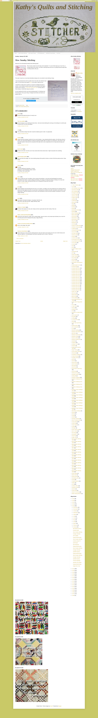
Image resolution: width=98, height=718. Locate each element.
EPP (73, 253)
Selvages (74, 427)
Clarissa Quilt (74, 234)
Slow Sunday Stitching (22, 53)
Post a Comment (20, 238)
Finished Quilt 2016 (76, 275)
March (74, 523)
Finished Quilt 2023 (76, 286)
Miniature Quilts (75, 336)
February (75, 525)
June (74, 518)
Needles (73, 341)
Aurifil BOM (74, 200)
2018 (73, 574)
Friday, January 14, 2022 (23, 235)
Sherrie (19, 165)
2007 (73, 593)
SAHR (73, 415)
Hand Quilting (74, 297)
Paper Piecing (75, 349)
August (74, 514)
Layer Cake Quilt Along (76, 322)
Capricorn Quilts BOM (76, 225)
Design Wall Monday (77, 537)
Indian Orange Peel (75, 171)
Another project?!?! (77, 540)
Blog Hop (74, 220)
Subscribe (76, 102)
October (75, 510)
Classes (73, 236)
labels (73, 321)
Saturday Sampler (75, 418)
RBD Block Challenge (76, 410)
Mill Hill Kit (74, 333)
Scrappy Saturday (76, 533)
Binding (73, 211)
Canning (73, 223)
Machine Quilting (75, 330)
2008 (73, 591)
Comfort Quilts (75, 237)
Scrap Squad (74, 424)
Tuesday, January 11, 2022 (23, 227)
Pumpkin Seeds (75, 357)
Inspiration (74, 309)
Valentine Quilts (75, 487)
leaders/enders (75, 325)
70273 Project (75, 194)
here (31, 82)
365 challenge (75, 191)
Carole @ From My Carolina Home (25, 223)
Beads (73, 208)
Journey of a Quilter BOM (77, 312)
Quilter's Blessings (74, 175)
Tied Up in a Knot (74, 180)
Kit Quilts (74, 316)
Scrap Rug (74, 423)
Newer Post (18, 241)
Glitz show (74, 293)
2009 (73, 590)
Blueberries (74, 222)
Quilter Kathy (80, 73)
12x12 (73, 186)
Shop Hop (74, 435)
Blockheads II (74, 217)
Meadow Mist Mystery (76, 331)
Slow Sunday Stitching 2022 (24, 106)
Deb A (19, 176)
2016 (73, 577)
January (75, 526)
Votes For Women (75, 492)
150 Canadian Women (76, 188)
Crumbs (73, 244)
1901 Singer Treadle (32, 53)
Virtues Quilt (74, 490)
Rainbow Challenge (76, 377)
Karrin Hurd (20, 149)
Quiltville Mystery (76, 551)
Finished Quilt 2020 (76, 282)
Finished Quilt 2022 (76, 285)
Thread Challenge (76, 560)
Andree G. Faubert (22, 207)
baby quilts (74, 202)
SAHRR (73, 417)
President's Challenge (76, 354)
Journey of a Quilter (75, 176)
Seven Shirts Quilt (75, 429)
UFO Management (41, 53)
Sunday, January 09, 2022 (23, 117)
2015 (73, 579)
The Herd (58, 53)
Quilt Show (74, 367)
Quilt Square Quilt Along (77, 368)
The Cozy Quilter (21, 121)
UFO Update (75, 535)
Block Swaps (74, 214)
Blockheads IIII (75, 219)
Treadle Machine (75, 481)
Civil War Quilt (75, 233)
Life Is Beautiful (75, 326)
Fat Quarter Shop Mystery (77, 262)
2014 (73, 581)
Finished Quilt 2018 (76, 279)
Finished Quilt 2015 (76, 274)
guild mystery (74, 294)
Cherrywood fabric (75, 230)
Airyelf (51, 706)
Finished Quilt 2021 (76, 283)
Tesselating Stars (75, 478)
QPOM (73, 360)
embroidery (74, 251)
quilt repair (74, 365)
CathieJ (19, 137)
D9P (73, 247)
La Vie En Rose (75, 319)
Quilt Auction (74, 362)
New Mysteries (76, 544)
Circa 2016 (74, 231)
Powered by (74, 105)
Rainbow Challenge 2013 (77, 378)
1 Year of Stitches (75, 185)
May (74, 519)
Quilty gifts (74, 375)
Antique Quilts (75, 197)
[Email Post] (27, 105)
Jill (18, 130)
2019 (73, 572)
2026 (73, 498)
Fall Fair (73, 259)
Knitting (73, 318)
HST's (73, 304)
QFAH (73, 359)
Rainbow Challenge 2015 (77, 384)
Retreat (73, 412)
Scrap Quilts (74, 421)
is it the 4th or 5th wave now (31, 87)
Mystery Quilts (75, 337)
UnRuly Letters (75, 485)
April (74, 521)
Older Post (65, 241)
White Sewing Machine (76, 493)
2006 (73, 595)
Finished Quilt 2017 (76, 277)
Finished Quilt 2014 (76, 272)
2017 (73, 575)
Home (16, 53)
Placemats (74, 352)
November (75, 509)
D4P (73, 245)
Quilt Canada (74, 363)
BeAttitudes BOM (75, 209)
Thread (73, 479)
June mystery (74, 315)
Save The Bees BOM (76, 420)
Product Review (75, 356)
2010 (73, 588)
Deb (18, 186)
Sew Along (74, 432)
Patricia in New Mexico (22, 231)
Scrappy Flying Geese (75, 169)
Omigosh (74, 342)
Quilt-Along (74, 371)
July (74, 516)
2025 (73, 500)
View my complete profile (76, 93)
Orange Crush (75, 344)
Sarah (19, 113)
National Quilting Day (76, 339)
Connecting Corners (76, 239)
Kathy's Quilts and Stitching (54, 7)
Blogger (59, 706)
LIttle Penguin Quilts (22, 156)
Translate (80, 111)
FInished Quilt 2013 (76, 271)
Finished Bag (74, 266)
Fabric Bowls (74, 254)
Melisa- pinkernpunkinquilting (24, 214)
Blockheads (74, 216)
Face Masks (74, 257)
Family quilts (74, 260)
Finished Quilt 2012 (76, 268)
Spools (72, 168)
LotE (73, 328)
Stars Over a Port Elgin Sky (76, 172)
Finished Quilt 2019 (76, 280)
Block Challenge (75, 213)
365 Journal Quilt (74, 178)
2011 (73, 586)
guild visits (74, 296)
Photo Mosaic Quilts (76, 351)
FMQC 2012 (74, 291)
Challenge (74, 228)
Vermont (73, 488)
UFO (73, 484)
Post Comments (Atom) (25, 243)
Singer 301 (74, 437)
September (75, 512)
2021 (73, 568)
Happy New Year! (76, 566)
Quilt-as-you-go (75, 372)
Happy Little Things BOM (77, 301)
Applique (73, 199)
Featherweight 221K (76, 265)
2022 (73, 505)
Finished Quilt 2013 (76, 269)
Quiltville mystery (75, 374)
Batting (73, 205)
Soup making (74, 473)
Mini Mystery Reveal (77, 528)
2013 (73, 582)
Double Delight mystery (76, 248)
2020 (73, 570)
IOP (72, 310)
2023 (73, 503)
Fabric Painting (75, 256)
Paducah (73, 345)
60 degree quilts (75, 192)
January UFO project (77, 562)
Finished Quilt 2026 (76, 289)
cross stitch (74, 242)
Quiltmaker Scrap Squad (50, 53)
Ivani (19, 198)
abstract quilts (75, 195)
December (75, 507)
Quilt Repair (75, 542)
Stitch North (74, 474)
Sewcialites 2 (74, 434)
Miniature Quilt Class (76, 334)
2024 (73, 502)
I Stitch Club (74, 306)
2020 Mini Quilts (75, 189)
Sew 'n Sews (74, 431)
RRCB (73, 413)
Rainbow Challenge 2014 (77, 381)
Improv (73, 307)
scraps (73, 426)
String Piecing (75, 476)
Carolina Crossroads (76, 227)
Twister (73, 482)
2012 (73, 584)
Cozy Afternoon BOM (76, 241)
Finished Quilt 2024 (76, 288)
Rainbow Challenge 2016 (77, 386)
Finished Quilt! (76, 530)
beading (73, 206)
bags (73, 203)
